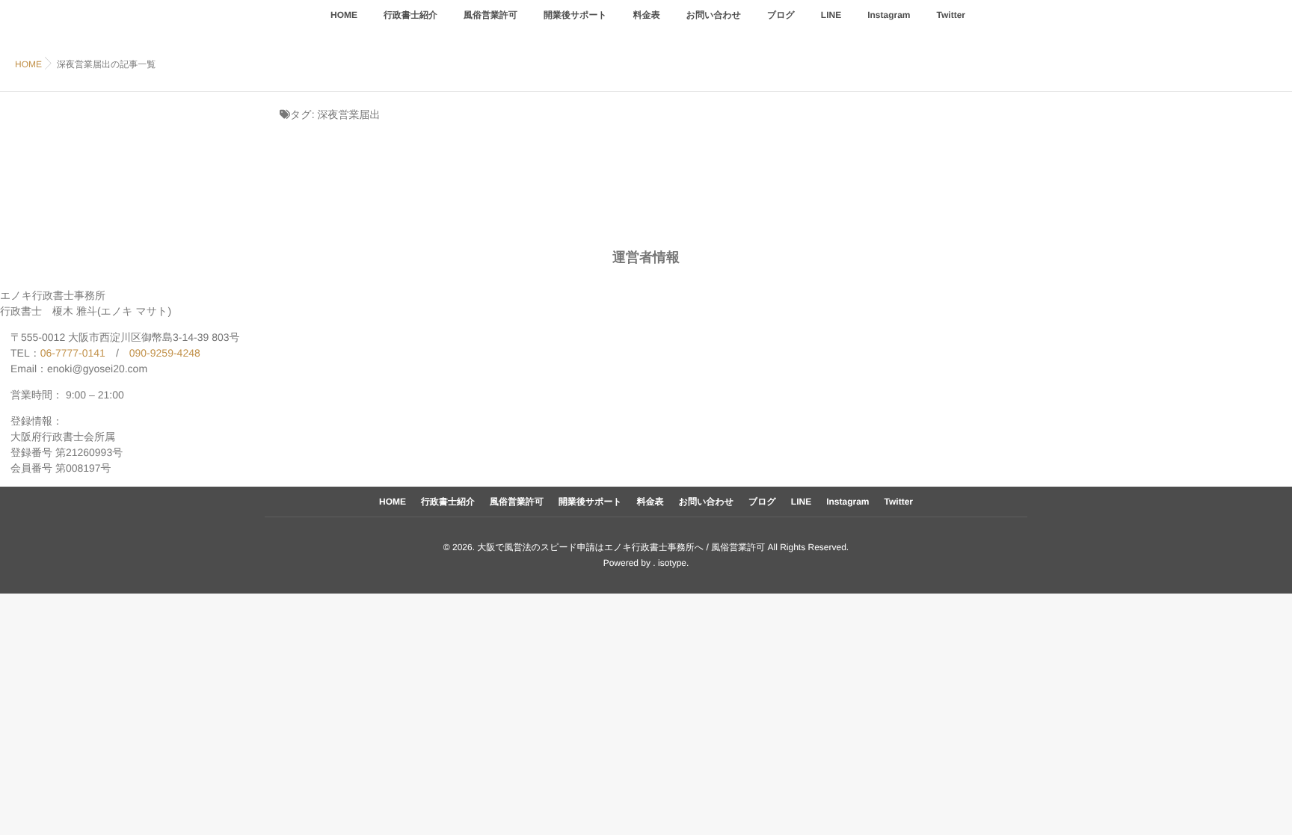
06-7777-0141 (72, 353)
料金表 (646, 15)
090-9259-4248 (164, 353)
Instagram (888, 15)
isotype (672, 563)
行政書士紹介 (410, 15)
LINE (831, 15)
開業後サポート (575, 15)
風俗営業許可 (490, 15)
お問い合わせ (713, 15)
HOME (343, 15)
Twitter (951, 15)
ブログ (781, 15)
